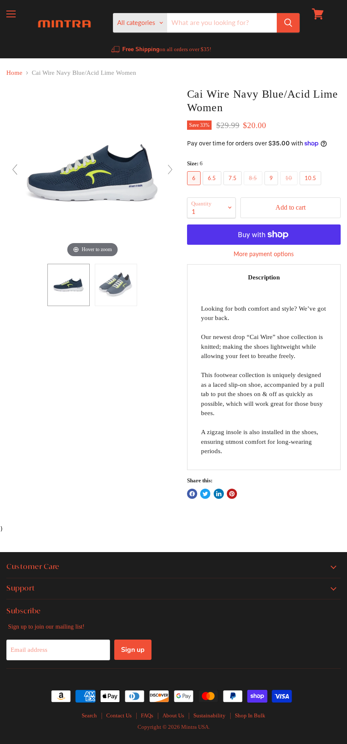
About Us (173, 715)
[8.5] (254, 187)
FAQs (147, 715)
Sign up (133, 649)
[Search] (288, 23)
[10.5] (312, 187)
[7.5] (233, 187)
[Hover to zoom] (92, 173)
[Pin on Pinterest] (232, 494)
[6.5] (213, 187)
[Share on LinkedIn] (219, 494)
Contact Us (119, 715)
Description (264, 277)
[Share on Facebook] (192, 494)
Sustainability (209, 715)
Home (14, 72)
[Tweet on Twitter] (205, 494)
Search (89, 715)
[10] (290, 187)
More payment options (264, 254)
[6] (195, 187)
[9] (272, 187)
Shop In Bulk (250, 715)
